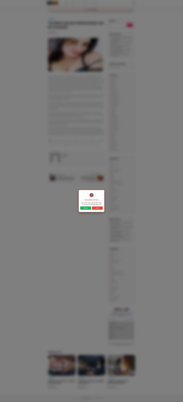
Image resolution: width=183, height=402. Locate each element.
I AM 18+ (86, 208)
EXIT (97, 208)
